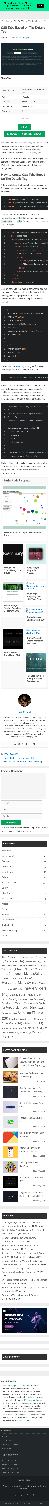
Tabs (21, 1028)
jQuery (19, 366)
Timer (5, 1033)
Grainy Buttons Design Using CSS (19, 758)
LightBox (6, 893)
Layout (5, 888)
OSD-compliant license (33, 1400)
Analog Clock (16, 957)
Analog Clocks (30, 957)
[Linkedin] (15, 744)
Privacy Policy (7, 1449)
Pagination (32, 1003)
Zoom (4, 935)
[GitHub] (27, 1495)
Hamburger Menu (22, 978)
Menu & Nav (7, 898)
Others (5, 909)
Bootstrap (6, 856)
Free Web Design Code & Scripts (16, 1386)
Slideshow (33, 1023)
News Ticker (23, 999)
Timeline (42, 1028)
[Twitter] (23, 744)
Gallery (5, 877)
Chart (38, 962)
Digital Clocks (27, 969)
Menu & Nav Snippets (10, 1473)
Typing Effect (24, 1032)
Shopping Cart (40, 1019)
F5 (40, 5)
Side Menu (12, 1023)
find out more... (25, 1420)
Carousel (6, 861)
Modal (5, 904)
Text (31, 1028)
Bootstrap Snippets (10, 1460)
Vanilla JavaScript (10, 930)
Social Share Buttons (9, 1028)
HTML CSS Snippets (10, 1469)
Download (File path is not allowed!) (25, 134)
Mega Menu (18, 994)
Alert (5, 957)
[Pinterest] (34, 744)
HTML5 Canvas (14, 988)
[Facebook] (30, 744)
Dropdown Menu (23, 974)
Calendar (30, 962)
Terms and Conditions (11, 1444)
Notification (37, 999)
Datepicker (9, 969)
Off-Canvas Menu (14, 1003)
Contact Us (6, 1440)
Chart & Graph (8, 866)
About (4, 1436)
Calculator (14, 961)
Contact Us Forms (18, 965)
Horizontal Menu (17, 983)
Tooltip (12, 1033)
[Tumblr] (26, 744)
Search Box (14, 1019)
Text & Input (7, 925)
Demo (26, 127)
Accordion (6, 850)
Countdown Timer (36, 965)
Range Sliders (11, 1013)
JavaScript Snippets (10, 1464)
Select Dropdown (27, 1019)
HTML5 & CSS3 (11, 754)
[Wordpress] (19, 744)
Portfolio (6, 914)
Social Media (8, 920)
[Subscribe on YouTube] (15, 1495)
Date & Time (7, 872)
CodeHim (36, 1503)
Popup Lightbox (19, 1007)
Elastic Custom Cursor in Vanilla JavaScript (23, 761)
